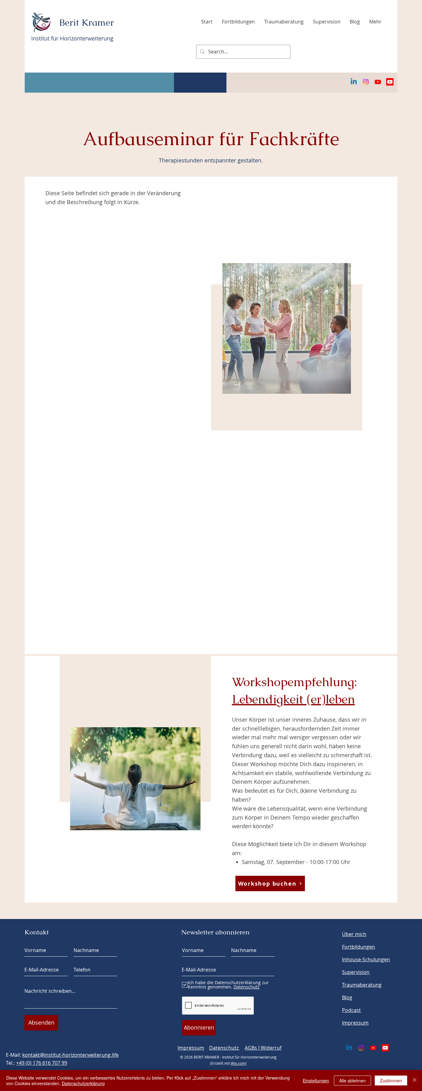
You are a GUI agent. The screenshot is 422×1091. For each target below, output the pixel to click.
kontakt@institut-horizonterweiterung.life (70, 1054)
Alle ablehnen (352, 1080)
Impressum (191, 1047)
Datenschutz (224, 1047)
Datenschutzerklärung (83, 1083)
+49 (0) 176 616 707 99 (41, 1063)
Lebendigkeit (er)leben (293, 699)
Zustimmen (391, 1080)
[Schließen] (414, 1080)
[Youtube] (378, 82)
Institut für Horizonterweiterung (72, 38)
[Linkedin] (353, 82)
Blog (347, 997)
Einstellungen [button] (316, 1080)
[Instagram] (365, 82)
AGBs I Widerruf (263, 1047)
